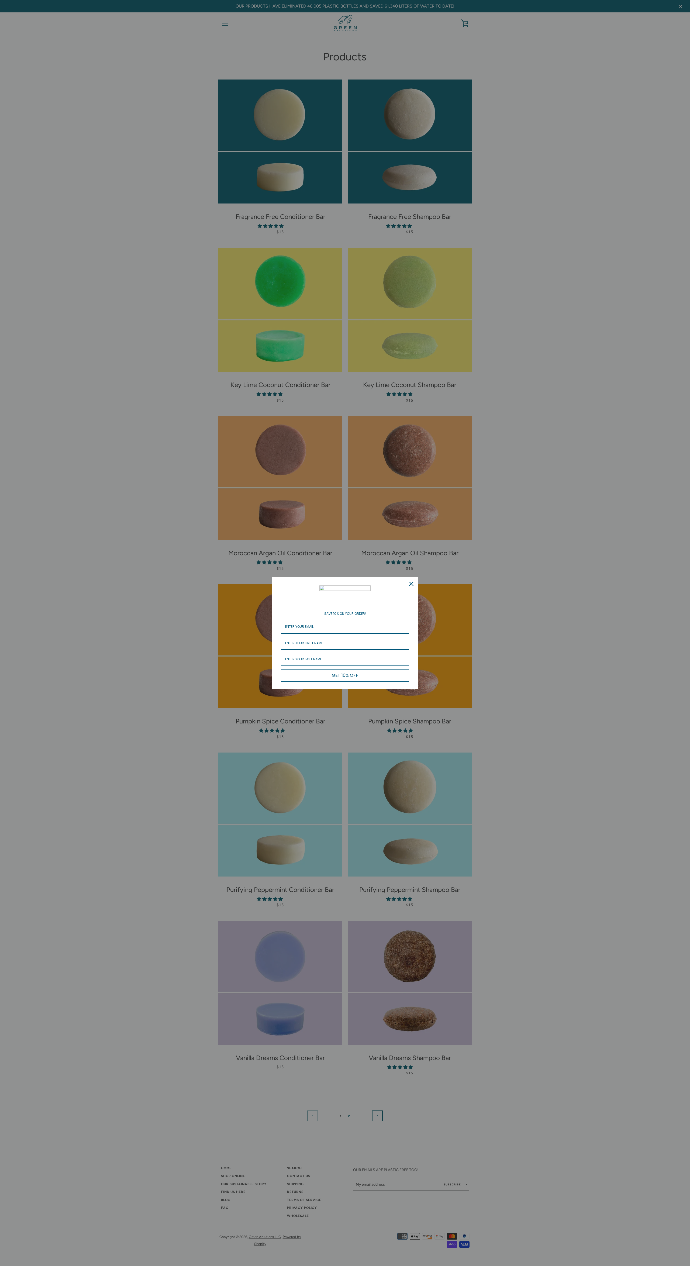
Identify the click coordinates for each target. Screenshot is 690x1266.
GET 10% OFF (345, 675)
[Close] (411, 583)
